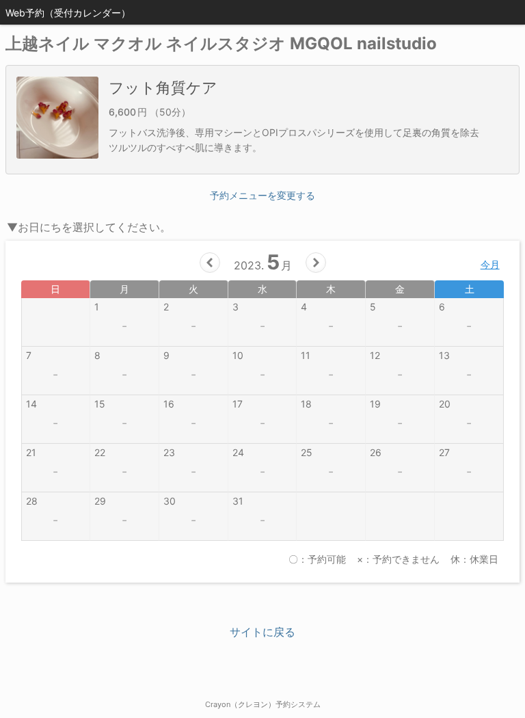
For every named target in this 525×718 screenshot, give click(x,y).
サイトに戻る (262, 632)
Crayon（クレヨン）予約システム (263, 704)
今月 (490, 264)
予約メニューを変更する (262, 195)
